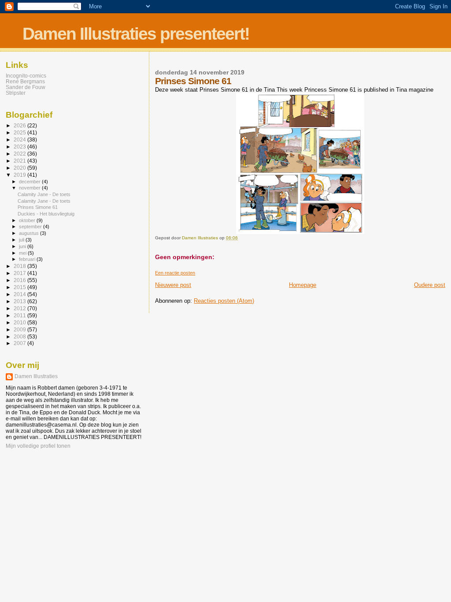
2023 (20, 146)
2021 (20, 161)
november (30, 187)
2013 (20, 301)
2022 (20, 153)
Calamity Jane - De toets (44, 194)
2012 (20, 308)
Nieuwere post (173, 285)
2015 (20, 287)
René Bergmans (25, 81)
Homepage (302, 285)
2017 (20, 273)
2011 (20, 315)
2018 (20, 266)
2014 (20, 294)
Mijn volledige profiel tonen (38, 446)
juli (22, 239)
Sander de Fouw (25, 87)
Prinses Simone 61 (38, 207)
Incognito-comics (26, 75)
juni (23, 246)
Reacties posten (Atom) (224, 300)
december (30, 181)
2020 (20, 168)
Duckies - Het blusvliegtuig (46, 213)
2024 (20, 139)
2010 (20, 322)
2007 (20, 343)
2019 (20, 175)
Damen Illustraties (36, 376)
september (31, 226)
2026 (20, 125)
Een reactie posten (175, 272)
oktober (28, 220)
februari (28, 259)
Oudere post (429, 285)
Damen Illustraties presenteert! (135, 33)
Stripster (16, 93)
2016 (20, 280)
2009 (20, 329)
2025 (20, 132)
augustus (29, 233)
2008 (20, 336)
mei (23, 253)
